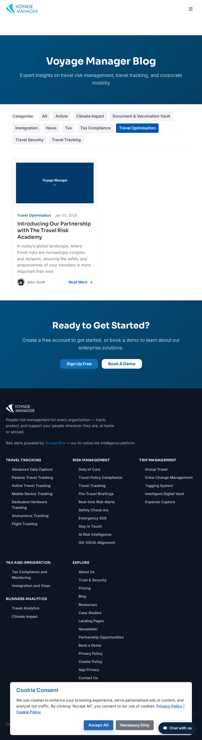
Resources (88, 604)
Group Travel (156, 469)
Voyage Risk (55, 443)
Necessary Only (135, 725)
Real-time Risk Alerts (97, 502)
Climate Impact (90, 116)
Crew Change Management (169, 477)
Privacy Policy (90, 653)
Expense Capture (160, 502)
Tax (68, 127)
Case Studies (90, 613)
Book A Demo (121, 363)
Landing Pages (91, 621)
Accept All (98, 725)
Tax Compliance (95, 127)
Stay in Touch (90, 526)
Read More (78, 282)
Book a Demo (90, 645)
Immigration (26, 127)
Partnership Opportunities (101, 637)
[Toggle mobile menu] (190, 8)
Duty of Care (90, 469)
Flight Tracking (24, 524)
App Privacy (89, 670)
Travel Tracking (66, 139)
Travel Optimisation (137, 127)
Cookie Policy (90, 661)
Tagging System (159, 485)
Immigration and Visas (31, 586)
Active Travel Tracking (31, 485)
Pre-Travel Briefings (96, 494)
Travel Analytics (25, 608)
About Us (87, 572)
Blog (82, 596)
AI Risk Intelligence (95, 534)
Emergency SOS (92, 518)
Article (61, 116)
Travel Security (29, 139)
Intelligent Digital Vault (164, 494)
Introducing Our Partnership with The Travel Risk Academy (54, 230)
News (51, 127)
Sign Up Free (79, 363)
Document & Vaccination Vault (141, 116)
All (44, 116)
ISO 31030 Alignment (97, 542)
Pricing (85, 588)
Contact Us (88, 678)
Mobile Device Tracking (32, 494)
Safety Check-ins (93, 510)
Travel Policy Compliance (100, 477)
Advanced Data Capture (32, 469)
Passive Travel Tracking (32, 477)
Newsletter (88, 629)
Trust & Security (92, 580)
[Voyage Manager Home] (22, 9)
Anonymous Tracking (30, 516)
